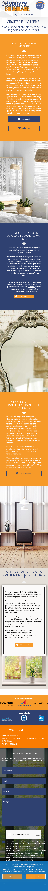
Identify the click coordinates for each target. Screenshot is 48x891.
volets (34, 291)
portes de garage (17, 291)
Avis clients (25, 645)
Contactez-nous (25, 473)
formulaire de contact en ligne (18, 113)
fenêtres (35, 289)
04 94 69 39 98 (22, 110)
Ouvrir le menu (4, 21)
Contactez (9, 630)
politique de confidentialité (22, 860)
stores (27, 291)
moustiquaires (13, 640)
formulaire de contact (25, 467)
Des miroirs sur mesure (24, 45)
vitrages (31, 286)
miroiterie (20, 635)
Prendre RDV (25, 128)
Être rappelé (25, 119)
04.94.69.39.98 (25, 15)
